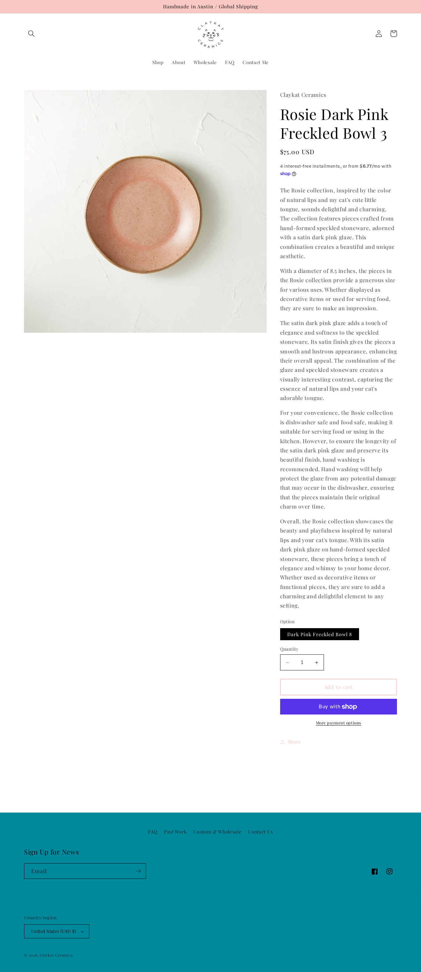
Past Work (175, 831)
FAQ (152, 831)
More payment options (338, 723)
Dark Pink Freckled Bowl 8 (319, 634)
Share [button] (294, 741)
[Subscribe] (138, 871)
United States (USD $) (53, 931)
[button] (31, 33)
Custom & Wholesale (217, 831)
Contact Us (260, 831)
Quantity (289, 649)
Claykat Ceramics (56, 955)
